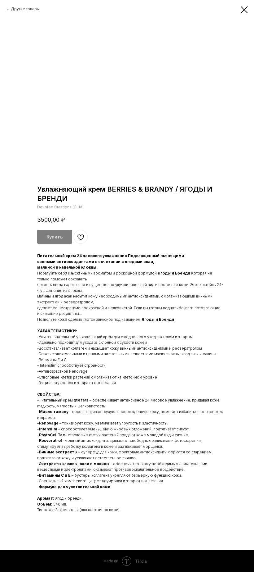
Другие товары (25, 9)
